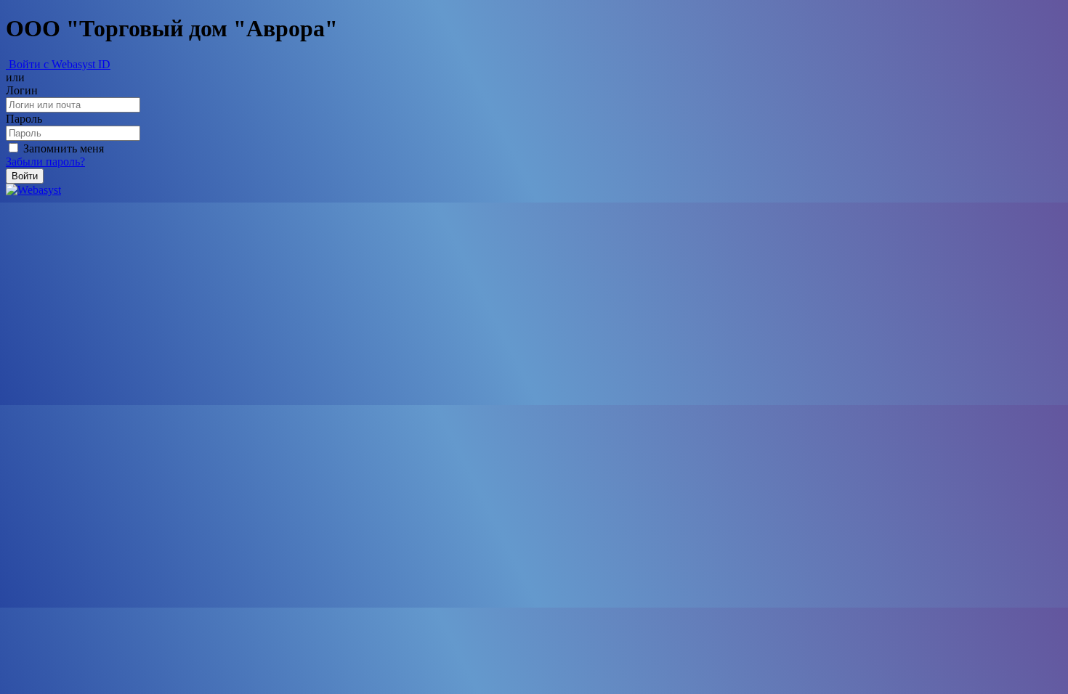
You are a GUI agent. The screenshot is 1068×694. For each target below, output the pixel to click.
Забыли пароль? (45, 161)
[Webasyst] (33, 190)
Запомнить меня (62, 148)
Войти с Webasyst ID (58, 64)
